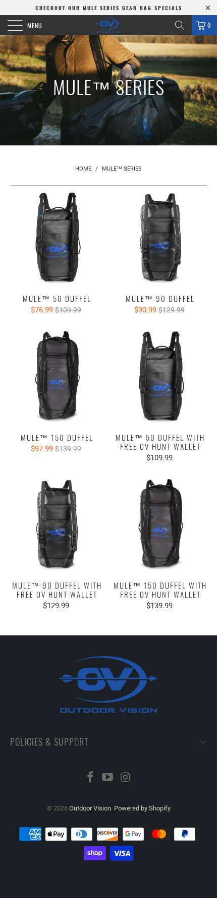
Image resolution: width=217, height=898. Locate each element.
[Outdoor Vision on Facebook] (90, 778)
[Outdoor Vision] (109, 25)
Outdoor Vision (90, 808)
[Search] (179, 25)
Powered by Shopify (142, 808)
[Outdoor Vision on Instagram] (125, 778)
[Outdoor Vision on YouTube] (108, 778)
